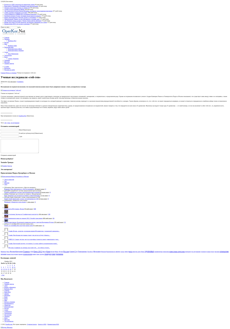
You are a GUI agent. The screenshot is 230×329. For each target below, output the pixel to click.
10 (12, 267)
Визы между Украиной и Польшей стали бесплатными (21, 6)
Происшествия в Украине (16, 50)
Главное (26, 251)
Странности (8, 311)
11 (14, 267)
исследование (15, 123)
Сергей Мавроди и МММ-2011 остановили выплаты (20, 14)
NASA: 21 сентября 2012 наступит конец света (18, 225)
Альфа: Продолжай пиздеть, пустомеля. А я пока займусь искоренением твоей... (33, 243)
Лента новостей (9, 179)
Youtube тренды (9, 63)
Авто (5, 285)
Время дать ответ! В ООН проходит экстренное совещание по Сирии (25, 22)
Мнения (6, 183)
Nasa (8, 252)
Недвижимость (9, 303)
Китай (53, 252)
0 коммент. (20, 81)
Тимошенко (82, 252)
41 (43, 225)
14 (6, 269)
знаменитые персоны (161, 252)
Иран (44, 252)
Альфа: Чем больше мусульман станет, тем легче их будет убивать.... (29, 235)
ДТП (31, 252)
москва (217, 252)
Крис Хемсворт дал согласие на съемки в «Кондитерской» (22, 195)
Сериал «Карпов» (13, 58)
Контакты (7, 68)
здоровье (149, 251)
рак (38, 254)
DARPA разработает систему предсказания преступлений (22, 192)
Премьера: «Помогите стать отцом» (15, 202)
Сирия (71, 252)
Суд (76, 251)
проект (20, 254)
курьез (208, 252)
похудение (14, 254)
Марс (56, 252)
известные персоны (177, 251)
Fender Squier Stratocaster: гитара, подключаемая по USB (21, 199)
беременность (111, 252)
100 (49, 214)
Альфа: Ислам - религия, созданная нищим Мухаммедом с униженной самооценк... (34, 231)
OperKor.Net (22, 116)
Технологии (8, 55)
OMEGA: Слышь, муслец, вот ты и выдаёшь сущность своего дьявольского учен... (33, 239)
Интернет (7, 295)
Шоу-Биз (7, 62)
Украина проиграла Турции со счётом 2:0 (17, 8)
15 (8, 269)
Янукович (97, 252)
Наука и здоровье (11, 73)
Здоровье (7, 60)
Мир (5, 44)
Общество (7, 305)
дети (126, 252)
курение (203, 251)
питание (3, 254)
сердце (41, 254)
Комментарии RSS (53, 324)
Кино (6, 57)
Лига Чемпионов (13, 54)
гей (5, 123)
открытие (224, 251)
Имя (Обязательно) (25, 130)
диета (130, 251)
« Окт (2, 275)
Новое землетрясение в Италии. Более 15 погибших (20, 17)
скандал (47, 254)
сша (53, 254)
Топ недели (7, 315)
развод (34, 254)
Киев (48, 252)
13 (4, 269)
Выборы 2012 (12, 41)
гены (8, 123)
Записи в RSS (42, 324)
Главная (6, 37)
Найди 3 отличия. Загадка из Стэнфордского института (21, 214)
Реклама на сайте (9, 70)
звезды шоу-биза (138, 252)
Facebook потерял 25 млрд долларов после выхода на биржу (22, 16)
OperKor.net (8, 324)
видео (118, 252)
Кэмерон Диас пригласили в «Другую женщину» (19, 189)
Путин (61, 252)
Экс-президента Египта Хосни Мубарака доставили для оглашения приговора (28, 11)
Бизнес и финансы (10, 287)
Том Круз (90, 251)
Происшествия (8, 47)
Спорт (6, 52)
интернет (188, 252)
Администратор (32, 324)
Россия (6, 42)
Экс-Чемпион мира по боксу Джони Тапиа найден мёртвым (22, 21)
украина (59, 254)
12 (1, 269)
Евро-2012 (38, 251)
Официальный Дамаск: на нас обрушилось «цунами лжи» (22, 19)
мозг (212, 252)
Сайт (20, 136)
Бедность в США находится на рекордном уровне (19, 4)
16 (10, 269)
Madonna (3, 252)
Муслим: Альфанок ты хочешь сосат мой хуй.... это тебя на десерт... (29, 247)
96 (53, 218)
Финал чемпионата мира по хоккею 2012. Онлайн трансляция (23, 218)
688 (35, 209)
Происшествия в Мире (15, 49)
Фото (6, 318)
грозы (122, 252)
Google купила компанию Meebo (14, 9)
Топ (5, 181)
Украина (7, 39)
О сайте (6, 66)
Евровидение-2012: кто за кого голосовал (17, 24)
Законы (6, 294)
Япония (103, 252)
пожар (9, 254)
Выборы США (12, 45)
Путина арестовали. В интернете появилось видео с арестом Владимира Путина (29, 222)
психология (27, 254)
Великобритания (16, 252)
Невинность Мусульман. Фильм (14, 209)
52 (65, 222)
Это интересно (8, 321)
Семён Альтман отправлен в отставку (15, 12)
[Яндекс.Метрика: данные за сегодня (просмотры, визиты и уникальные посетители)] (6, 327)
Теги (5, 184)
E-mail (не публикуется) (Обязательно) (31, 133)
